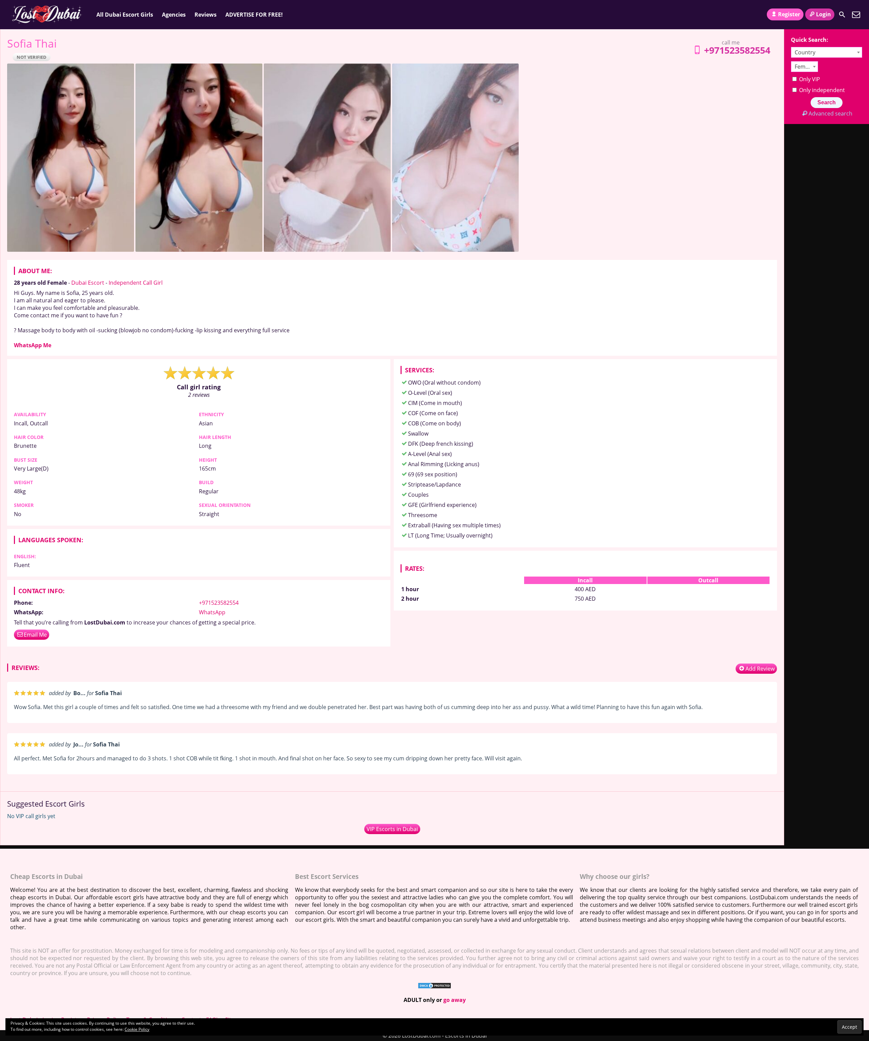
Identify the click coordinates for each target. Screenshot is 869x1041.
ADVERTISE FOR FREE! (254, 14)
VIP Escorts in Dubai (392, 829)
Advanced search (830, 113)
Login (823, 14)
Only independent (821, 90)
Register (789, 14)
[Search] (842, 14)
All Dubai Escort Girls (124, 14)
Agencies (174, 14)
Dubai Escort (87, 282)
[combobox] (826, 52)
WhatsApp (212, 612)
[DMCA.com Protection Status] (434, 987)
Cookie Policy (137, 1029)
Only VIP (809, 79)
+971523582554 (737, 50)
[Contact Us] (856, 14)
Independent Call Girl (136, 282)
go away (454, 1000)
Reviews (206, 14)
